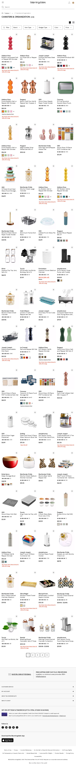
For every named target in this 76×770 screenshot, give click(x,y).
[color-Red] (64, 66)
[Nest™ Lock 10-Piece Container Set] (28, 539)
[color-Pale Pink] (27, 65)
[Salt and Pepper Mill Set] (28, 335)
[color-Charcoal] (21, 524)
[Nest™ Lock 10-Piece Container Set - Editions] (65, 461)
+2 (32, 65)
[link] (10, 63)
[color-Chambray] (11, 68)
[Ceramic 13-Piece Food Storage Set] (28, 378)
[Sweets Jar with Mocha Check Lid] (65, 539)
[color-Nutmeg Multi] (43, 357)
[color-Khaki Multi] (45, 357)
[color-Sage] (58, 111)
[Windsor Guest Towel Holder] (28, 581)
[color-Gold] (21, 606)
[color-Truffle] (8, 484)
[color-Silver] (61, 197)
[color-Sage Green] (64, 524)
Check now (62, 716)
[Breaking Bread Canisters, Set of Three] (28, 625)
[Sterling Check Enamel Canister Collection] (47, 625)
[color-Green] (24, 65)
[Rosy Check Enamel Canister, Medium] (10, 581)
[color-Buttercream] (58, 197)
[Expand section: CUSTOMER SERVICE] (38, 687)
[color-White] (6, 68)
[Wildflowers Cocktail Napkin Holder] (47, 581)
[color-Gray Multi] (40, 357)
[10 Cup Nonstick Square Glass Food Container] (65, 87)
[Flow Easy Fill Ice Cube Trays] (47, 298)
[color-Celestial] (58, 241)
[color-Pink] (30, 65)
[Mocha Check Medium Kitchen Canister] (28, 461)
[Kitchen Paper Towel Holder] (47, 539)
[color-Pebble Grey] (67, 524)
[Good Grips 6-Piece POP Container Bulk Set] (10, 378)
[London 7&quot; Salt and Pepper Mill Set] (28, 298)
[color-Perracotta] (61, 111)
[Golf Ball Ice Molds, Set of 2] (10, 625)
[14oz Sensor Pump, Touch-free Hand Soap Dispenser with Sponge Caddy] (65, 625)
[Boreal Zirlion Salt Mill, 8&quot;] (65, 499)
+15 (14, 67)
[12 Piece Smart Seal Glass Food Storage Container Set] (10, 174)
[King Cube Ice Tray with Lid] (28, 499)
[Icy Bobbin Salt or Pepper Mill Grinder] (47, 174)
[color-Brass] (61, 281)
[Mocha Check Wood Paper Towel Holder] (10, 218)
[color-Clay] (6, 484)
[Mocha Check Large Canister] (28, 174)
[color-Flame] (24, 358)
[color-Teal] (67, 197)
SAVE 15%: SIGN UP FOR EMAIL (21, 674)
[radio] (3, 67)
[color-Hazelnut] (67, 241)
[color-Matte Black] (58, 281)
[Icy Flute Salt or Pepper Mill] (28, 43)
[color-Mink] (64, 197)
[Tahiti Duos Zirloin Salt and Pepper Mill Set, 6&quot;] (65, 335)
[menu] (3, 2)
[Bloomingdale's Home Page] (38, 2)
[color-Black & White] (21, 358)
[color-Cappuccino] (67, 66)
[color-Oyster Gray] (24, 524)
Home (7, 13)
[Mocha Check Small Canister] (10, 298)
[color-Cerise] (27, 358)
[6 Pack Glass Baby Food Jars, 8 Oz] (47, 499)
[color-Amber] (21, 65)
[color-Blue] (67, 359)
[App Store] (7, 740)
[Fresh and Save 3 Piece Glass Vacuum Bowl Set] (28, 421)
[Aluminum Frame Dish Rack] (28, 218)
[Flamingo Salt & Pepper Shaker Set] (47, 133)
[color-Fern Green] (64, 241)
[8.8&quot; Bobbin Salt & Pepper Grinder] (65, 174)
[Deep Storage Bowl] (10, 461)
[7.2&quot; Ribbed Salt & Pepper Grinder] (10, 539)
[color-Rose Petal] (61, 524)
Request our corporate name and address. (56, 759)
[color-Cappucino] (8, 68)
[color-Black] (58, 66)
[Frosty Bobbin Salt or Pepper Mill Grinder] (10, 87)
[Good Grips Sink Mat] (10, 499)
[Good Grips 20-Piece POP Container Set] (47, 378)
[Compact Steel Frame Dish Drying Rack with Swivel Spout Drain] (65, 298)
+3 (69, 65)
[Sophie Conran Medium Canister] (47, 256)
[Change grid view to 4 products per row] (70, 22)
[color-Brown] (61, 359)
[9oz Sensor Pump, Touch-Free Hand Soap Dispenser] (47, 421)
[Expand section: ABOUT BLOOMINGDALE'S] (38, 696)
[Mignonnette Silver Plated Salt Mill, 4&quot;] (28, 133)
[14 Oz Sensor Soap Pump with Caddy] (65, 256)
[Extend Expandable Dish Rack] (10, 335)
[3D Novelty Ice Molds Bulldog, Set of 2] (28, 256)
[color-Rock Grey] (61, 241)
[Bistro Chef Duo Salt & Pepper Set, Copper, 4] (28, 87)
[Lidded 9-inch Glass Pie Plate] (47, 218)
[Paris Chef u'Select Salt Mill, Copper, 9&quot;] (65, 378)
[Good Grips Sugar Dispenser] (10, 421)
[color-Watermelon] (3, 68)
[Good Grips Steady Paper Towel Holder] (47, 87)
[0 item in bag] (73, 2)
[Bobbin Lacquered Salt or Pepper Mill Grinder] (10, 43)
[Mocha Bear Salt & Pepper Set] (47, 461)
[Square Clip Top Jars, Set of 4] (10, 256)
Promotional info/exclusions (50, 716)
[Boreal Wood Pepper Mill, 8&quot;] (65, 218)
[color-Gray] (69, 111)
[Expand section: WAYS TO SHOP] (38, 701)
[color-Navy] (61, 66)
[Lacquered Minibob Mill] (65, 43)
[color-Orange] (64, 359)
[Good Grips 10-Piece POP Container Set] (65, 133)
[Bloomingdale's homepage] (3, 13)
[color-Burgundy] (3, 484)
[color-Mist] (67, 111)
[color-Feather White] (58, 524)
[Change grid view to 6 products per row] (73, 22)
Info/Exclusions (41, 677)
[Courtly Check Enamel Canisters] (65, 581)
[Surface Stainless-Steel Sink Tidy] (47, 43)
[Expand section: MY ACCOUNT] (38, 691)
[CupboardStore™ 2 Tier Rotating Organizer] (65, 421)
